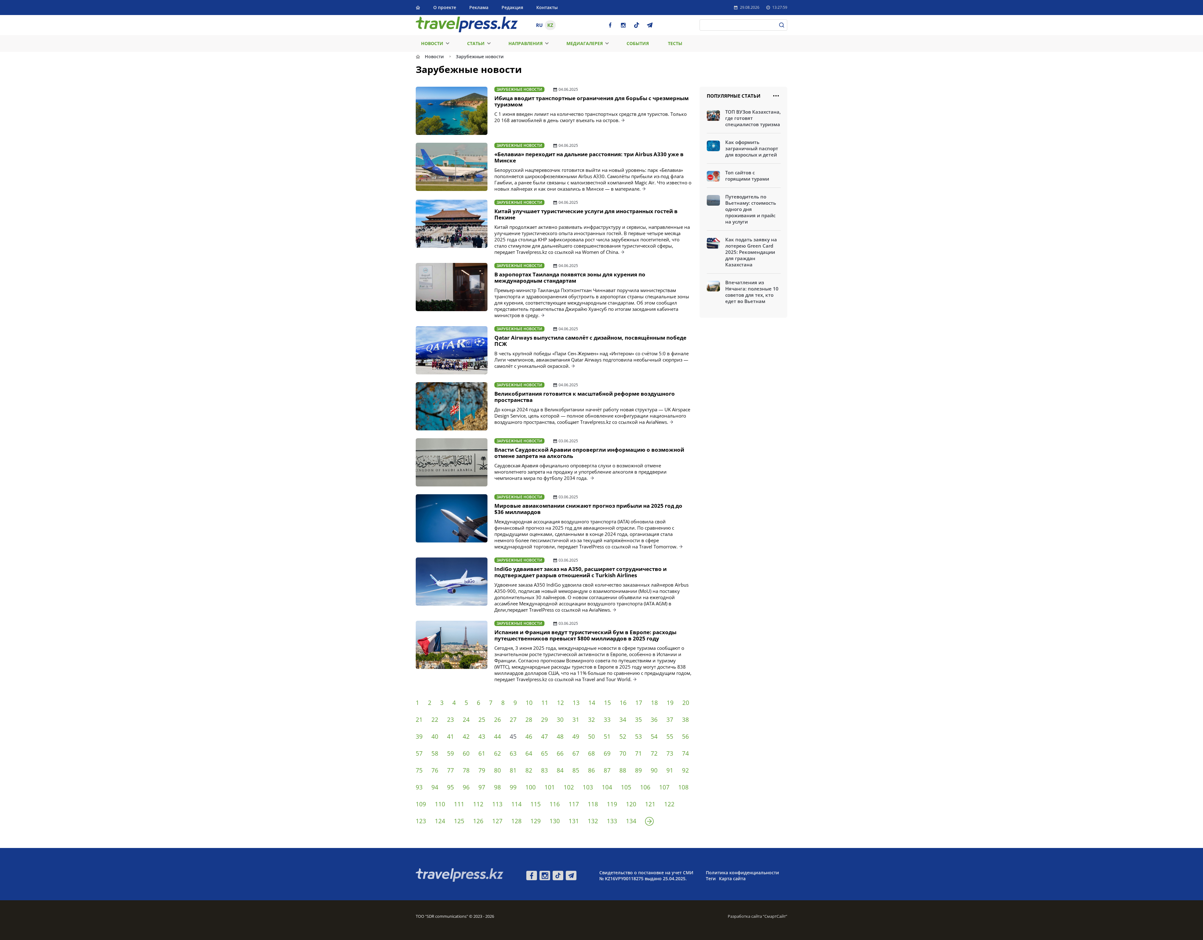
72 (654, 753)
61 (481, 753)
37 (669, 720)
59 (450, 753)
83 (544, 770)
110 (440, 804)
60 (466, 753)
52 (622, 736)
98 (497, 787)
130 (554, 821)
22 (434, 720)
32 (591, 720)
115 (535, 804)
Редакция (512, 7)
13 (576, 703)
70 (622, 753)
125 (459, 821)
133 (612, 821)
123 (421, 821)
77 (450, 770)
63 (513, 753)
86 (591, 770)
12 (560, 703)
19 (670, 703)
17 (638, 703)
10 (529, 703)
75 (419, 770)
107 (664, 787)
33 (607, 720)
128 (516, 821)
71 (638, 753)
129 (535, 821)
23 (450, 720)
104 (607, 787)
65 (544, 753)
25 (481, 720)
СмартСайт (775, 916)
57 (419, 753)
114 (516, 804)
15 (607, 703)
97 (481, 787)
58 (434, 753)
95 (450, 787)
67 (575, 753)
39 (419, 736)
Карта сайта (732, 878)
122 (669, 804)
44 (497, 736)
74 (685, 753)
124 (440, 821)
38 (685, 720)
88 (622, 770)
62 (497, 753)
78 (466, 770)
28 (528, 720)
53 (638, 736)
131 (574, 821)
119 (612, 804)
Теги (711, 878)
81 (513, 770)
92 (685, 770)
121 (650, 804)
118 (593, 804)
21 (419, 720)
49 (575, 736)
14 (591, 703)
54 (654, 736)
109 (421, 804)
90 (654, 770)
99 (513, 787)
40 (434, 736)
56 (685, 736)
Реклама (478, 7)
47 (544, 736)
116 (554, 804)
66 (560, 753)
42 (466, 736)
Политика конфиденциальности (742, 873)
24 (466, 720)
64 (528, 753)
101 (549, 787)
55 (669, 736)
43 (481, 736)
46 (528, 736)
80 (497, 770)
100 (530, 787)
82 (528, 770)
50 (591, 736)
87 (607, 770)
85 (575, 770)
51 (607, 736)
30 (560, 720)
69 (607, 753)
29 (544, 720)
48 (560, 736)
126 (478, 821)
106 (645, 787)
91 (669, 770)
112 (478, 804)
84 (560, 770)
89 (638, 770)
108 (683, 787)
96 (466, 787)
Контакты (547, 7)
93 (419, 787)
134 (631, 821)
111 (459, 804)
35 (638, 720)
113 (497, 804)
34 (622, 720)
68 (591, 753)
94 (434, 787)
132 (593, 821)
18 (654, 703)
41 (450, 736)
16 (623, 703)
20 (685, 703)
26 (497, 720)
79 (481, 770)
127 (497, 821)
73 (669, 753)
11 (544, 703)
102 (569, 787)
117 (574, 804)
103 (588, 787)
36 (654, 720)
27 (513, 720)
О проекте (444, 7)
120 (631, 804)
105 (626, 787)
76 (434, 770)
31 (575, 720)
